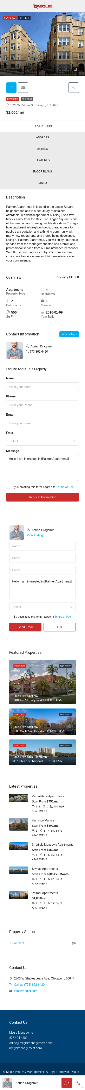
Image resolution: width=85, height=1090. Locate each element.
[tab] (11, 87)
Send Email (25, 627)
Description (42, 126)
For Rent (27, 99)
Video (42, 182)
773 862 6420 (39, 351)
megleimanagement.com (25, 1048)
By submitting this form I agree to (43, 487)
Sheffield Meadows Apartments (52, 844)
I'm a (9, 432)
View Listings (69, 334)
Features (42, 160)
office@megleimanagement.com (30, 1043)
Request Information (42, 497)
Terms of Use (65, 487)
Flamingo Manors (43, 820)
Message (12, 451)
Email (10, 414)
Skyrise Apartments (45, 868)
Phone (10, 396)
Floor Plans (42, 171)
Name (10, 378)
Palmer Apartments (45, 893)
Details (42, 148)
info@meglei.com (26, 991)
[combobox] (42, 441)
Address (42, 137)
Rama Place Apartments (48, 796)
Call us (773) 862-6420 (29, 984)
